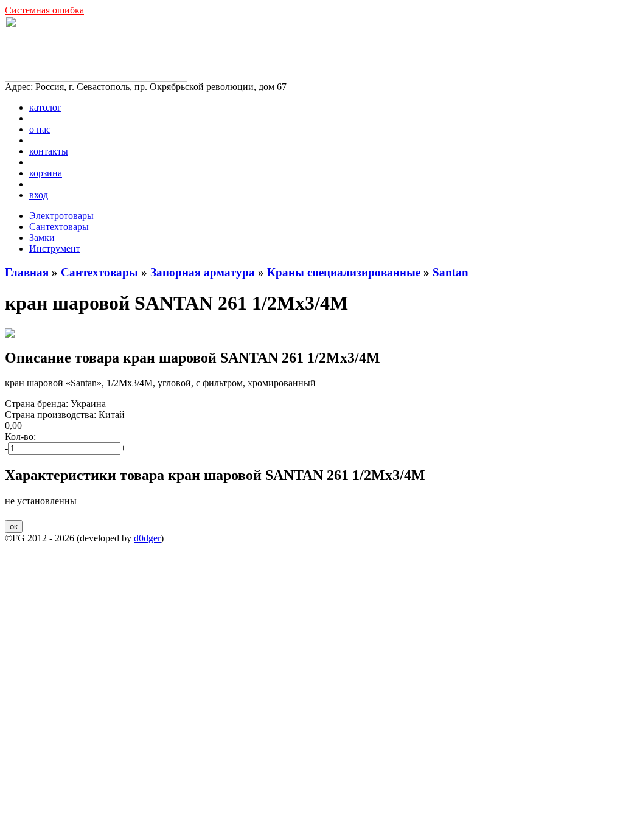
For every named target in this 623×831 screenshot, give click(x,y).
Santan (450, 272)
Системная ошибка (44, 10)
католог (45, 107)
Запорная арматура (202, 272)
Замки (42, 237)
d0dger (147, 538)
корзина (45, 173)
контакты (48, 151)
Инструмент (54, 248)
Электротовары (61, 215)
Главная (27, 272)
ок (14, 526)
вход (38, 195)
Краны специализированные (343, 272)
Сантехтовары (59, 226)
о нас (39, 129)
